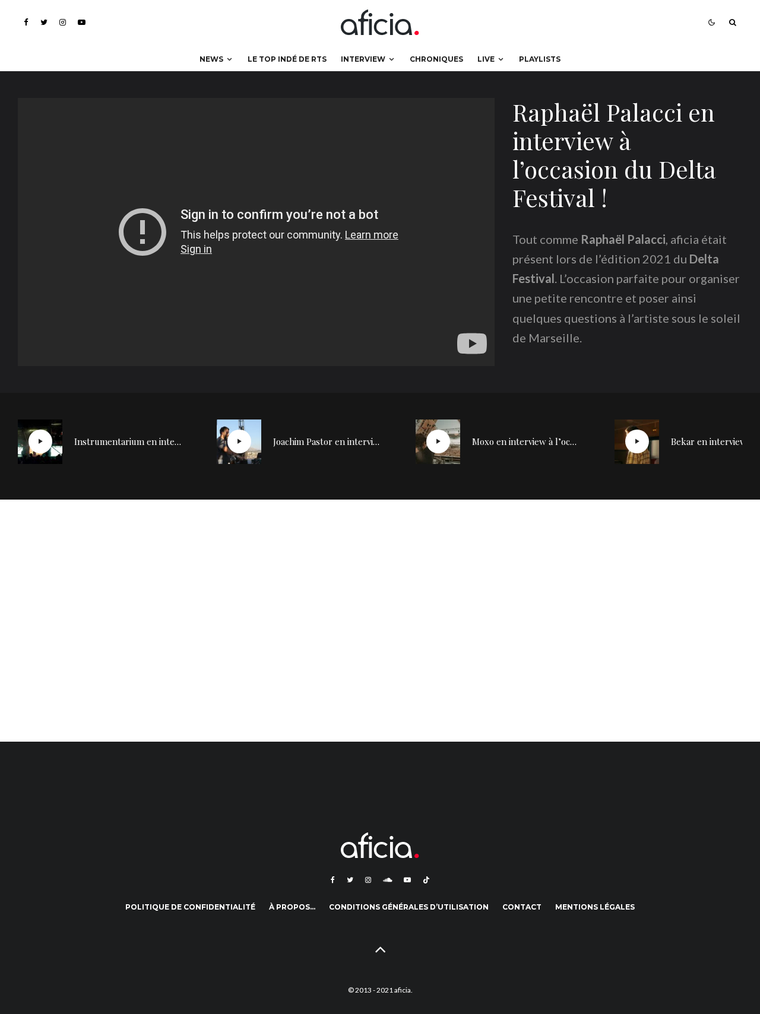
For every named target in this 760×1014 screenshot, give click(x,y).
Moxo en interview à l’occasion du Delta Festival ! (525, 441)
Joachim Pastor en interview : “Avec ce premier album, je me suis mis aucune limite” (326, 441)
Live (486, 59)
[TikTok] (426, 879)
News (211, 59)
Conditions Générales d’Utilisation (409, 906)
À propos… (292, 906)
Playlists (539, 59)
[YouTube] (81, 22)
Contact (522, 906)
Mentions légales (595, 906)
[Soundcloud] (387, 879)
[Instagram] (62, 22)
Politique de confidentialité (190, 906)
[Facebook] (26, 22)
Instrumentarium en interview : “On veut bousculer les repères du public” (127, 441)
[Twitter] (43, 22)
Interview (363, 59)
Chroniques (436, 59)
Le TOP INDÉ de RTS (287, 59)
